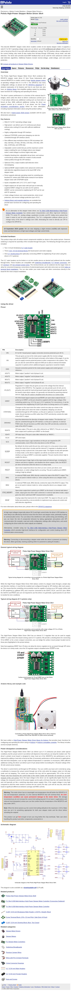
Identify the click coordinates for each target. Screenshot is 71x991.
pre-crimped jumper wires (21, 265)
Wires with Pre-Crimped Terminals (17, 958)
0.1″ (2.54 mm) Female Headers (16, 974)
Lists (32, 987)
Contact (57, 987)
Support (16, 987)
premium (6, 265)
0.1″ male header (27, 248)
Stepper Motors (11, 936)
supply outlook (64, 19)
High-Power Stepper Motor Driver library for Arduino (31, 740)
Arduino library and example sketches (16, 200)
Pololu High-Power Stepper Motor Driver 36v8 (21, 896)
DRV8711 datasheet (35, 85)
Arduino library (12, 89)
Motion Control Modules (17, 11)
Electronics (4, 11)
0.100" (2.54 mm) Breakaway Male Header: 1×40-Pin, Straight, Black (28, 912)
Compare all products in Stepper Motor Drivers (17, 64)
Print (5, 985)
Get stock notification (62, 21)
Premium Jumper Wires (13, 952)
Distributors (38, 987)
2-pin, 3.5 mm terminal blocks (18, 251)
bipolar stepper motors (38, 80)
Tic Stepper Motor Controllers (15, 942)
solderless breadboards (43, 262)
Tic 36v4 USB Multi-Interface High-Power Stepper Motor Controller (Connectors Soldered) (35, 901)
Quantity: (33, 39)
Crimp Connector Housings (15, 963)
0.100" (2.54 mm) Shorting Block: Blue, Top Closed (22, 922)
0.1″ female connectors (59, 262)
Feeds (20, 985)
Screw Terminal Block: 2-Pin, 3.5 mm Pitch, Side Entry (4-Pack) (26, 917)
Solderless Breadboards (14, 947)
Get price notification (62, 43)
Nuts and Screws (11, 979)
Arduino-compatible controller (47, 742)
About (52, 987)
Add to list (65, 41)
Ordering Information (24, 987)
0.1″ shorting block (14, 254)
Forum (8, 987)
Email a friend (12, 985)
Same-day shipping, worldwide (61, 8)
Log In (64, 2)
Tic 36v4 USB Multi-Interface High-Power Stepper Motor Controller (27, 906)
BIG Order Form (46, 987)
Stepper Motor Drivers (34, 11)
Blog (12, 987)
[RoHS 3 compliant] (34, 24)
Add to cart (63, 39)
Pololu (36, 19)
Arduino (32, 742)
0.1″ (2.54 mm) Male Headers (15, 968)
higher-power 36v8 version (20, 113)
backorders (34, 41)
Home (3, 987)
